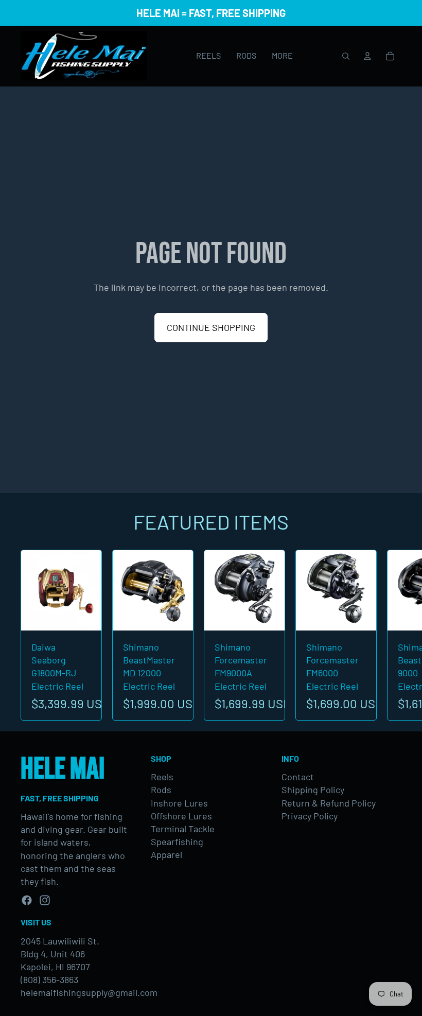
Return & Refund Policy (329, 803)
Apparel (166, 854)
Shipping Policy (313, 789)
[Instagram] (45, 900)
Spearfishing (177, 841)
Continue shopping (211, 327)
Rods (161, 789)
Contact (298, 776)
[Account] (367, 56)
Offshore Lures (181, 815)
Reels (162, 776)
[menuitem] (282, 56)
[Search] (346, 56)
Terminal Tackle (183, 828)
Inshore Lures (179, 803)
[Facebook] (27, 900)
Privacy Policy (310, 815)
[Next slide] (390, 635)
